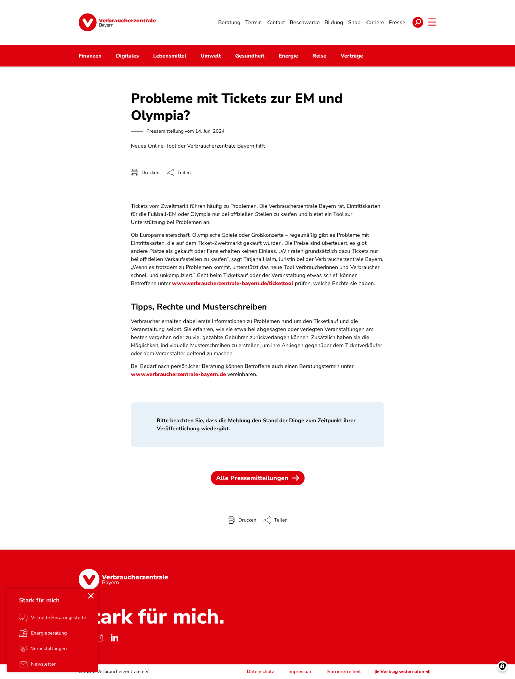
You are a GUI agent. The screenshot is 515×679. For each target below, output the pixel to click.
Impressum (300, 671)
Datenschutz (260, 671)
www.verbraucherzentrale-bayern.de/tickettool (232, 283)
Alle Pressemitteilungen (252, 478)
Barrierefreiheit (344, 671)
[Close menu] (90, 595)
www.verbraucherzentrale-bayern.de (178, 374)
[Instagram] (99, 637)
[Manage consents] (502, 666)
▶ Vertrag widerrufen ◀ (402, 671)
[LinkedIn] (114, 637)
